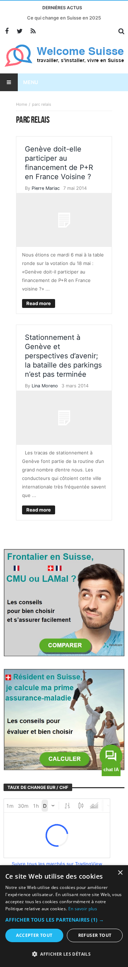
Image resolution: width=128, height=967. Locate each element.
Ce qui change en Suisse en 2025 (64, 18)
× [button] (120, 872)
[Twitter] (19, 31)
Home (21, 104)
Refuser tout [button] (95, 935)
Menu (30, 82)
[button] (64, 919)
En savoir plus (82, 909)
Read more (38, 303)
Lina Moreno (45, 385)
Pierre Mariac (46, 188)
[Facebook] (6, 31)
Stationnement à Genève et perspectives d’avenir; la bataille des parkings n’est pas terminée (63, 355)
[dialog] (64, 916)
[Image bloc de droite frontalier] (64, 602)
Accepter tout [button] (34, 935)
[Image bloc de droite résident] (64, 719)
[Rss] (32, 31)
